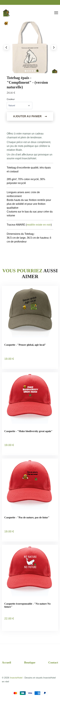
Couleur (11, 99)
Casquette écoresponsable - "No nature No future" (27, 605)
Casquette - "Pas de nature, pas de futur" (26, 517)
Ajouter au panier (30, 116)
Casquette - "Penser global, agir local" (25, 344)
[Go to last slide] (6, 47)
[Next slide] (53, 47)
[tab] (25, 71)
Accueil (6, 662)
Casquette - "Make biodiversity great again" (28, 431)
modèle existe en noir (39, 224)
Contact (53, 662)
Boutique (29, 662)
